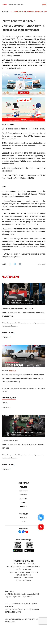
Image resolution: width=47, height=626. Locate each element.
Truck (23, 522)
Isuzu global (23, 498)
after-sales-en (28, 309)
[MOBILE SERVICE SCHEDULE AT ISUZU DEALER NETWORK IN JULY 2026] (23, 426)
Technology (23, 495)
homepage (5, 11)
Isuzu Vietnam (23, 483)
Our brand (23, 514)
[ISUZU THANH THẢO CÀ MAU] (20, 4)
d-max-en (5, 403)
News (12, 332)
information (6, 332)
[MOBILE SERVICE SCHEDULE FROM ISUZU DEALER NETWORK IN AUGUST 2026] (23, 294)
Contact (23, 506)
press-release (6, 398)
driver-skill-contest (17, 309)
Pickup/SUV (23, 518)
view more (5, 337)
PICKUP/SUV (12, 371)
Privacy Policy (9, 591)
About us (23, 487)
